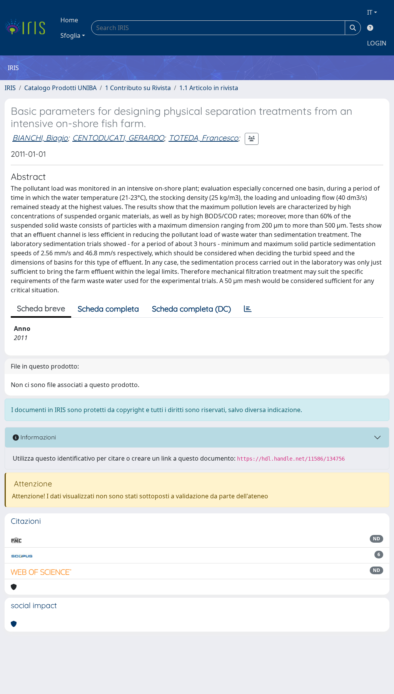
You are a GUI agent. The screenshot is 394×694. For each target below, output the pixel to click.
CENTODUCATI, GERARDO (118, 137)
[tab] (247, 309)
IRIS (10, 88)
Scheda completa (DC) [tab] (191, 308)
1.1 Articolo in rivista (208, 88)
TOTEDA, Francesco (203, 137)
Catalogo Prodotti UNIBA (60, 88)
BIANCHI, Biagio (40, 137)
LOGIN (376, 43)
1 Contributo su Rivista (138, 88)
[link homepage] (28, 27)
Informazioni (37, 437)
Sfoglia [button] (70, 35)
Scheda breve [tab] (41, 308)
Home (69, 20)
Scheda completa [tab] (108, 308)
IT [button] (369, 12)
